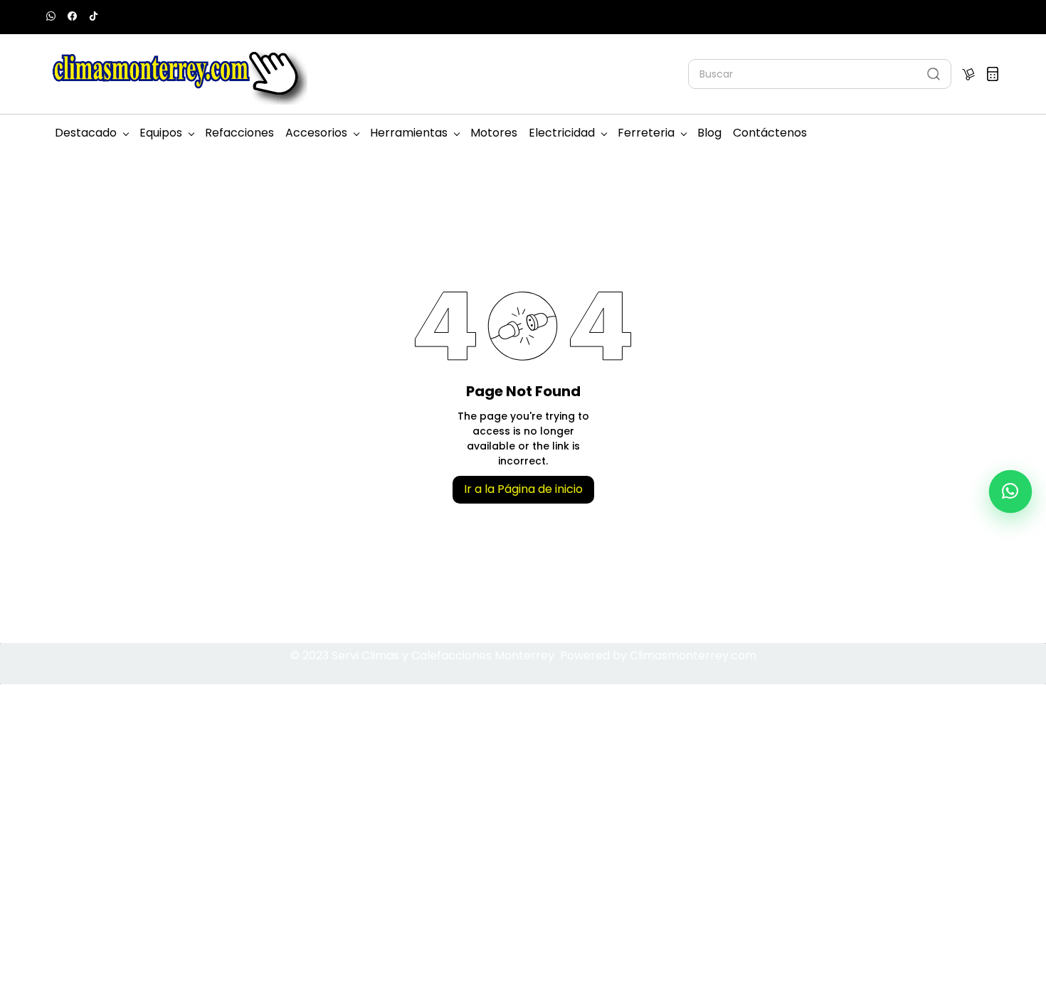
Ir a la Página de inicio (523, 489)
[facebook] (72, 17)
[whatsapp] (51, 17)
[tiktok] (93, 17)
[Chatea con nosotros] (1010, 491)
